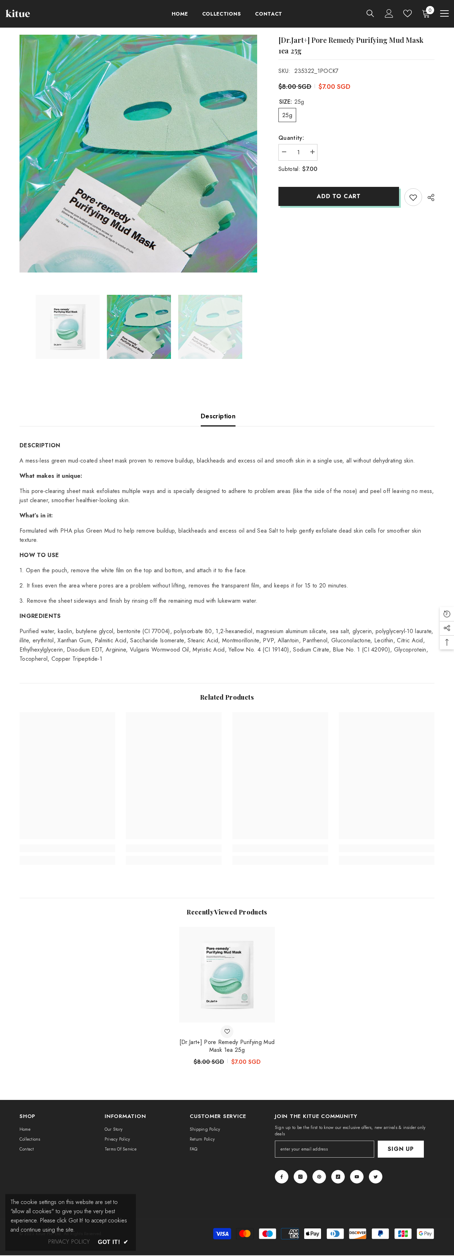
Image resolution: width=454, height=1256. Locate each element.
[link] (67, 848)
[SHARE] (428, 197)
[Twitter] (375, 1176)
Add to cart (339, 196)
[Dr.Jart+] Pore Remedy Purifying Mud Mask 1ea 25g (227, 1046)
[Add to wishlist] (413, 197)
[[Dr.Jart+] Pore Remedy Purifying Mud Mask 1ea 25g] (227, 974)
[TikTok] (338, 1176)
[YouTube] (357, 1176)
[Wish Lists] (407, 13)
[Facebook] (281, 1176)
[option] (139, 154)
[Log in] (389, 13)
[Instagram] (300, 1176)
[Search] (370, 13)
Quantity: (291, 138)
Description (218, 416)
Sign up (401, 1149)
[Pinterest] (319, 1176)
